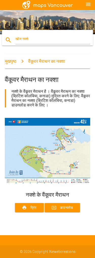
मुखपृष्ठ (10, 61)
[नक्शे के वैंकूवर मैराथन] (47, 183)
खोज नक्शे (21, 39)
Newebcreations (62, 252)
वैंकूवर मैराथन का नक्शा (46, 61)
